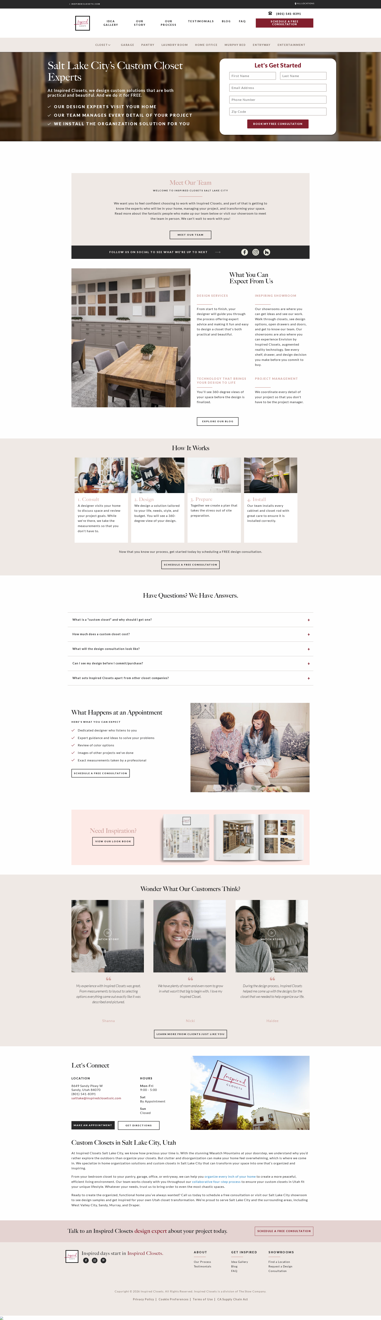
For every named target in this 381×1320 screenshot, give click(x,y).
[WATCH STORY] (107, 935)
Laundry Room (175, 44)
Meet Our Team (191, 234)
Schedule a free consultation (190, 564)
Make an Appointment (93, 1125)
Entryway (261, 44)
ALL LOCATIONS (305, 3)
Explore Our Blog (217, 421)
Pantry (147, 44)
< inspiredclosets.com (84, 4)
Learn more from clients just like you (191, 1034)
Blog (226, 21)
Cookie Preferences (174, 1299)
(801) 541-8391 (83, 1094)
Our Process (168, 23)
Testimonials (201, 21)
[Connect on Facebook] (245, 251)
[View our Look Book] (232, 837)
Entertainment (292, 44)
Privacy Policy (143, 1299)
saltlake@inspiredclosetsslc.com (96, 1098)
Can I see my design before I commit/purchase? (107, 663)
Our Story (139, 23)
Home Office (206, 44)
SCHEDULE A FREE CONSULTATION (284, 23)
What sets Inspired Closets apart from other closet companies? (120, 678)
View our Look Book (113, 841)
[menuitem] (110, 23)
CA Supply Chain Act (232, 1299)
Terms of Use (203, 1299)
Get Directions (138, 1125)
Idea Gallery (110, 23)
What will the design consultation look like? (106, 648)
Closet (101, 44)
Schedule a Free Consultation (284, 1231)
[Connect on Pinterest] (103, 1260)
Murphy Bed (235, 44)
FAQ (242, 21)
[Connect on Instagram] (256, 251)
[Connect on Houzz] (266, 251)
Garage (127, 44)
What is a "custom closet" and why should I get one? (112, 619)
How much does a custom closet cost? (101, 634)
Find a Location (279, 1261)
